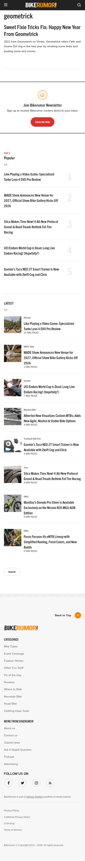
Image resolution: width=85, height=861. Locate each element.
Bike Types (11, 646)
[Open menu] (6, 5)
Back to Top (63, 615)
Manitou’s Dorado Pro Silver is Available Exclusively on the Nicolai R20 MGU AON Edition (49, 507)
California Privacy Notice (17, 817)
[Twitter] (22, 782)
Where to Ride (13, 689)
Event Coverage (14, 653)
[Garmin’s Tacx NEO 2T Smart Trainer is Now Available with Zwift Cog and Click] (12, 445)
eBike (26, 496)
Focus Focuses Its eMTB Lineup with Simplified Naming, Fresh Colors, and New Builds (50, 541)
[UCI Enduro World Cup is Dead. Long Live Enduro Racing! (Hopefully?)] (12, 387)
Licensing (9, 823)
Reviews (27, 317)
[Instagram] (36, 782)
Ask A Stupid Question (17, 749)
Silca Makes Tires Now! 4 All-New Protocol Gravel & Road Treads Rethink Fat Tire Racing (31, 226)
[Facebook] (8, 782)
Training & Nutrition (32, 438)
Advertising (11, 764)
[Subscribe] (49, 782)
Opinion (27, 380)
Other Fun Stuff (13, 667)
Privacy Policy (11, 810)
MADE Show (29, 346)
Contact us (10, 735)
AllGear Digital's (34, 796)
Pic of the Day (12, 675)
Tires (26, 467)
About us (9, 728)
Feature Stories (13, 660)
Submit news (12, 742)
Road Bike (10, 703)
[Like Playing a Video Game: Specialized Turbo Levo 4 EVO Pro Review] (12, 324)
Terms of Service (13, 830)
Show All (12, 571)
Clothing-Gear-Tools (16, 710)
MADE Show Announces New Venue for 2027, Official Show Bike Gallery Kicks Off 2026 (31, 200)
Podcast (9, 756)
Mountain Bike (30, 409)
